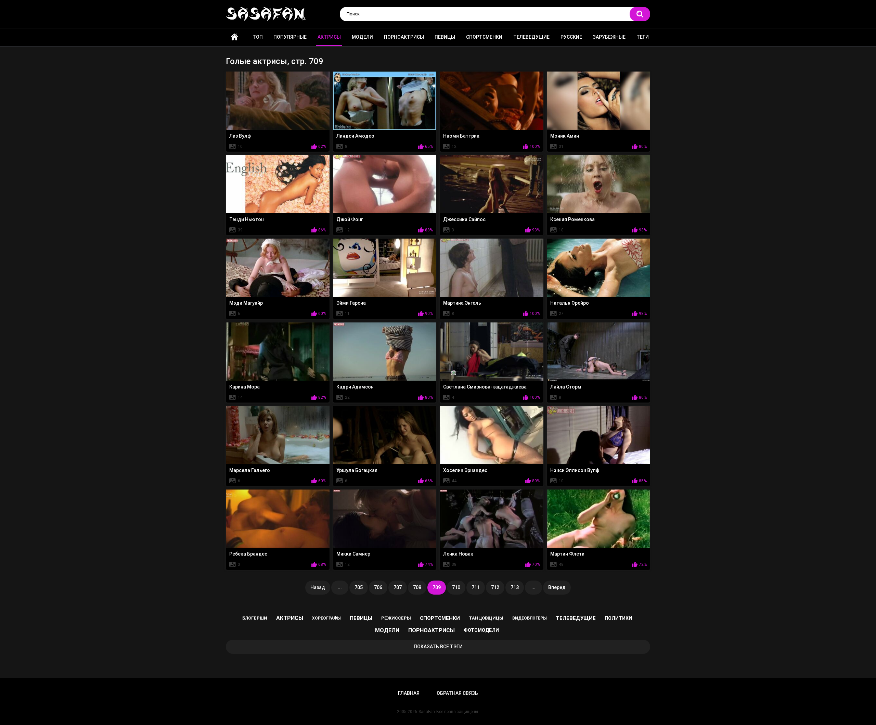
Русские (571, 37)
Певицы (445, 37)
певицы (361, 618)
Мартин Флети (567, 554)
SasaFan (426, 711)
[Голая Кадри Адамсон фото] (385, 351)
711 (476, 587)
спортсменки (440, 618)
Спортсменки (484, 37)
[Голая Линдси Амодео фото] (385, 101)
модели (387, 630)
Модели (362, 37)
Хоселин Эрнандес (465, 470)
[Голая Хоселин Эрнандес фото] (491, 435)
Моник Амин (564, 136)
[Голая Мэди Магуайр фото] (278, 268)
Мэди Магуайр (246, 303)
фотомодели (481, 630)
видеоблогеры (529, 618)
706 (378, 587)
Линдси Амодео (355, 136)
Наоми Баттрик (461, 136)
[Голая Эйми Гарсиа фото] (385, 268)
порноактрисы (431, 630)
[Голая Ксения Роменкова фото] (598, 184)
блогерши (254, 618)
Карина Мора (244, 387)
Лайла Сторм (565, 387)
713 (515, 587)
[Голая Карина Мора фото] (278, 351)
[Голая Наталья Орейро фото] (598, 268)
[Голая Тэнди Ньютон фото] (278, 184)
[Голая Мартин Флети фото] (598, 518)
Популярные (290, 37)
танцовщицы (486, 618)
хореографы (326, 618)
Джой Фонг (349, 219)
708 (417, 587)
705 (359, 587)
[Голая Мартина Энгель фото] (491, 268)
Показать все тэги (438, 646)
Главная (234, 37)
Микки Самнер (353, 554)
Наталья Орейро (569, 303)
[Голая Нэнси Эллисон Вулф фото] (598, 435)
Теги (642, 37)
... (340, 587)
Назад (317, 587)
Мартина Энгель (462, 303)
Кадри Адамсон (355, 387)
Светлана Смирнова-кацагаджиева (485, 387)
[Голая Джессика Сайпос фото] (491, 184)
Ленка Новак (458, 554)
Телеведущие (531, 37)
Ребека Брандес (248, 554)
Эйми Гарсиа (351, 303)
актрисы (289, 618)
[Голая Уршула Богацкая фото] (385, 435)
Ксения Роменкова (572, 219)
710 (456, 587)
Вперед (557, 587)
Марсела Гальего (249, 470)
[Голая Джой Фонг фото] (385, 184)
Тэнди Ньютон (246, 219)
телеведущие (576, 618)
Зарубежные (609, 37)
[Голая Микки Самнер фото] (385, 518)
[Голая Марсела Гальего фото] (278, 435)
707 (398, 587)
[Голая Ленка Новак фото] (491, 518)
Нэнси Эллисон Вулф (574, 470)
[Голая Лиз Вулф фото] (278, 101)
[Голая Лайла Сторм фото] (598, 351)
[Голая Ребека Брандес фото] (278, 518)
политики (618, 618)
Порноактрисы (404, 37)
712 (495, 587)
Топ (258, 37)
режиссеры (396, 618)
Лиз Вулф (240, 136)
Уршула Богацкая (356, 470)
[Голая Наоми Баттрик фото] (491, 101)
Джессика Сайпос (464, 219)
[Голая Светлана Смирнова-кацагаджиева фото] (491, 351)
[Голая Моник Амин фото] (598, 101)
